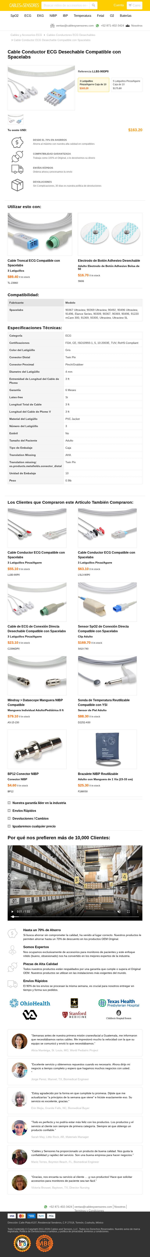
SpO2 (15, 15)
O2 (112, 15)
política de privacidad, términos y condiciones (84, 1231)
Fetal (100, 15)
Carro (136, 5)
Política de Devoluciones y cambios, (39, 1231)
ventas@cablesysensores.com (75, 25)
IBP (65, 15)
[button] (75, 803)
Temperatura (82, 15)
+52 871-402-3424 (112, 25)
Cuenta (119, 5)
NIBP (53, 15)
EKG (40, 15)
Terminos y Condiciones (89, 1210)
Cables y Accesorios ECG (26, 34)
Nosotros (136, 25)
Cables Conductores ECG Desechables (71, 34)
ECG (27, 15)
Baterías (125, 15)
